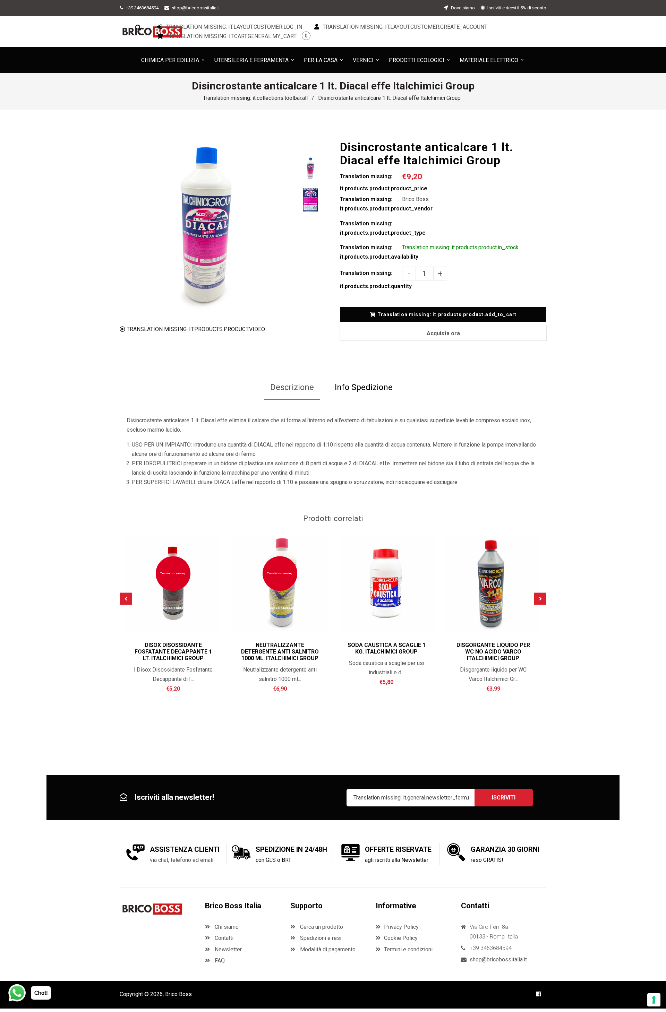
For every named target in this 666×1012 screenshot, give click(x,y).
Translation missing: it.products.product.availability (371, 252)
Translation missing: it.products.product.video (195, 329)
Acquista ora (443, 333)
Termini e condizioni (408, 949)
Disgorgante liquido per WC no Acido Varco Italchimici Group (493, 651)
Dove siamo (462, 7)
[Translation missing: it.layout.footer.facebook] (538, 994)
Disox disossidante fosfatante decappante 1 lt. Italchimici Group (173, 651)
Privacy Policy (401, 927)
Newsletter (227, 949)
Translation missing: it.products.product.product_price (371, 182)
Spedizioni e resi (320, 938)
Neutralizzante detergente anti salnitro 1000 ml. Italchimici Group (280, 651)
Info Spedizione (364, 387)
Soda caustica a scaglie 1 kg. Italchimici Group (387, 648)
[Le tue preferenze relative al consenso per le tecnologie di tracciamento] (653, 999)
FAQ (219, 960)
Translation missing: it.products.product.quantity (371, 279)
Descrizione (292, 387)
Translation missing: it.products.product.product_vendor (371, 204)
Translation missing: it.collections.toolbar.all (255, 98)
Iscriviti (503, 797)
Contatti (223, 938)
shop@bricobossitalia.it (196, 7)
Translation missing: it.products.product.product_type (371, 228)
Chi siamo (226, 927)
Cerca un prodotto (321, 927)
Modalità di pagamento (327, 949)
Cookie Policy (401, 938)
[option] (205, 226)
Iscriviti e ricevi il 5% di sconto (516, 7)
